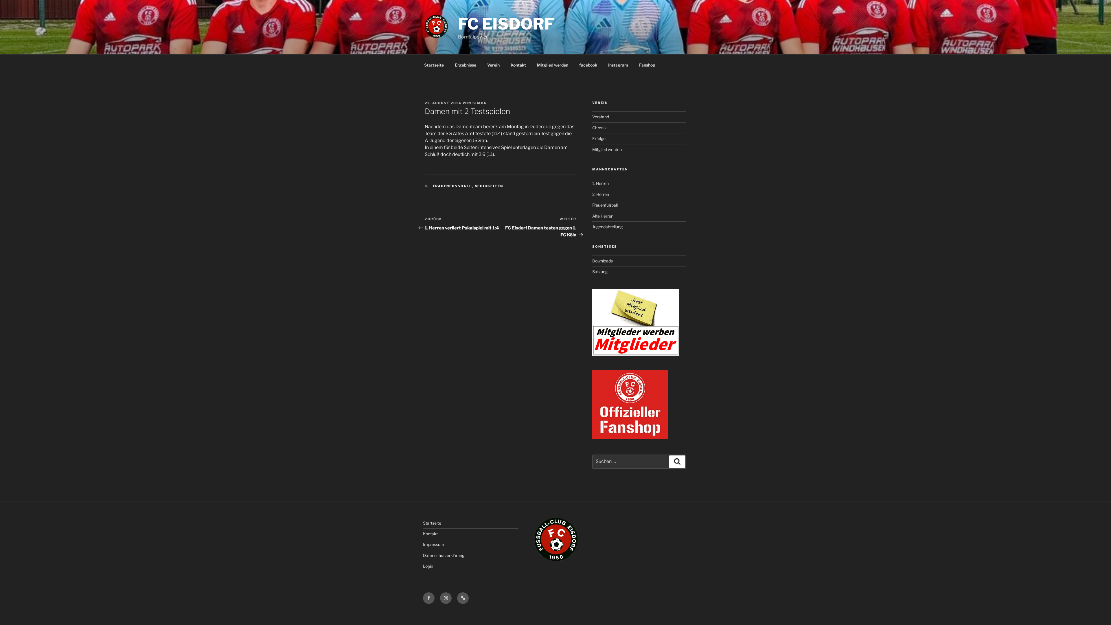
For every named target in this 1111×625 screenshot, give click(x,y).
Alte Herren (602, 216)
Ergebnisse (465, 64)
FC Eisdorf (506, 23)
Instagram (618, 64)
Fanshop (647, 64)
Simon (479, 103)
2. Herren (600, 194)
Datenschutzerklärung (443, 555)
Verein (493, 64)
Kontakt (518, 64)
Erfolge (599, 138)
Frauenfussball (452, 186)
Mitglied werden (552, 64)
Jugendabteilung (607, 226)
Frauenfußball (605, 205)
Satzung (600, 271)
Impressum (433, 544)
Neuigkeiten (489, 186)
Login (428, 566)
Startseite (434, 64)
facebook (588, 64)
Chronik (599, 127)
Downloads (602, 260)
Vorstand (600, 116)
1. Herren (600, 183)
